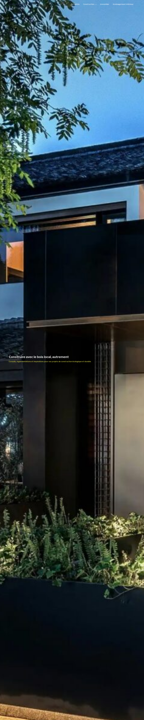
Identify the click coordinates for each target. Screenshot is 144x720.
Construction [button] (88, 4)
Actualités (75, 4)
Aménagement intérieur (123, 4)
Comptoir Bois (18, 4)
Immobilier (104, 4)
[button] (95, 4)
